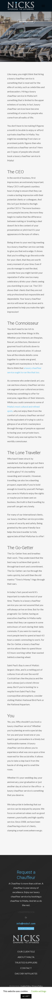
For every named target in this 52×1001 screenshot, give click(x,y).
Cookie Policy (26, 986)
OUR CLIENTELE (26, 951)
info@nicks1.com (26, 923)
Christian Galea (27, 43)
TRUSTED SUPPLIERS (26, 962)
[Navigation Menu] (43, 5)
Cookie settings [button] (38, 991)
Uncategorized (26, 21)
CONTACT (26, 968)
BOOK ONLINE (26, 928)
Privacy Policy (37, 986)
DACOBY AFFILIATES (26, 973)
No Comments (26, 52)
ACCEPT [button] (26, 996)
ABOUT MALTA (26, 957)
